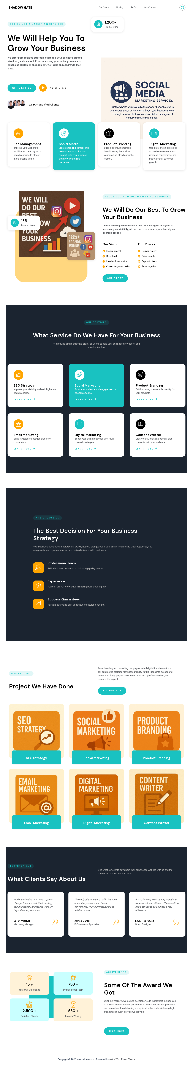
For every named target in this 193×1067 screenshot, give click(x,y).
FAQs (134, 7)
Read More (117, 1031)
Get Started (22, 88)
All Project (112, 690)
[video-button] (43, 88)
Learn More (23, 399)
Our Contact (150, 7)
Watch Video (58, 87)
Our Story (104, 7)
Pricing (119, 7)
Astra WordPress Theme (122, 1059)
